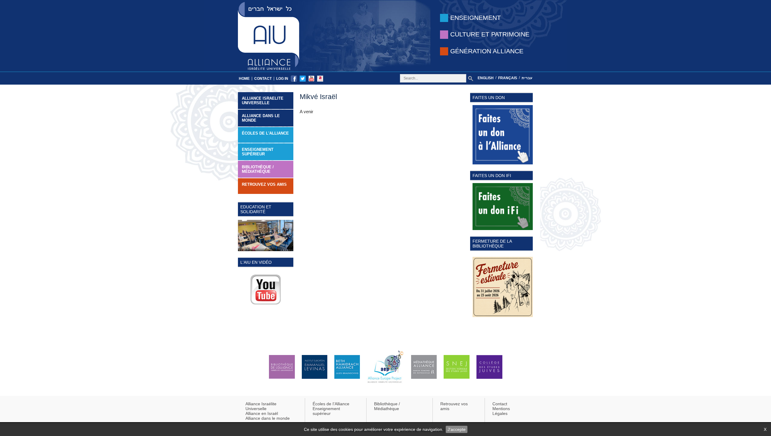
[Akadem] (320, 78)
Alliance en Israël (261, 413)
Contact (263, 78)
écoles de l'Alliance (265, 133)
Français (507, 78)
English (486, 78)
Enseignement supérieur (326, 411)
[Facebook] (294, 78)
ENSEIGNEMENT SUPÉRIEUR (257, 151)
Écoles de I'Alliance (331, 403)
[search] (470, 78)
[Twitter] (303, 78)
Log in (282, 78)
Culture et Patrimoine (489, 34)
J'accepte (457, 429)
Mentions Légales (501, 411)
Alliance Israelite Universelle (262, 100)
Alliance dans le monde (261, 118)
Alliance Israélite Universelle (260, 406)
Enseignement (475, 17)
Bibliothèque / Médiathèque (258, 169)
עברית (527, 78)
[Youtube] (311, 78)
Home (244, 78)
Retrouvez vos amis (264, 184)
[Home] (268, 35)
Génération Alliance (486, 51)
